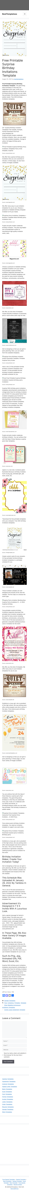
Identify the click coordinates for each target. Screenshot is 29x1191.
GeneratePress (15, 1188)
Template (23, 1003)
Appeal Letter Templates (9, 1086)
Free (5, 1003)
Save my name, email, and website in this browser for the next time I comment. (15, 1055)
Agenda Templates (8, 1079)
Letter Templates (7, 1102)
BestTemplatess (9, 14)
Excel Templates (7, 1091)
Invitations (11, 1003)
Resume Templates (8, 1107)
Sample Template (17, 1181)
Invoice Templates (7, 1099)
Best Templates (7, 1181)
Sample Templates (9, 1000)
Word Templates (7, 1112)
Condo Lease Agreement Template (14, 1010)
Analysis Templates (8, 1084)
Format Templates (7, 1096)
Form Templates (7, 1094)
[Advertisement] (14, 1145)
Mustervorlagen (18, 1184)
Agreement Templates (8, 1081)
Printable (17, 1003)
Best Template (13, 1183)
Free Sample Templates (8, 1179)
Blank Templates (7, 1089)
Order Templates (7, 1104)
